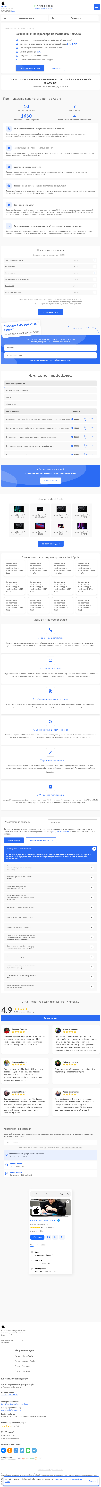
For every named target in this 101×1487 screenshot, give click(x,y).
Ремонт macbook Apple (25, 1361)
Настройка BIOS (10, 266)
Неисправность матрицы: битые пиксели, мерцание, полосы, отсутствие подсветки (38, 419)
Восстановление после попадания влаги (18, 279)
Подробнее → (88, 419)
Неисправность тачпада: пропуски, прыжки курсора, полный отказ (31, 437)
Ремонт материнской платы (14, 260)
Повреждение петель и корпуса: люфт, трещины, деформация (30, 446)
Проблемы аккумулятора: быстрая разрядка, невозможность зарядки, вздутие (36, 455)
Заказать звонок (50, 480)
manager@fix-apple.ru (11, 1410)
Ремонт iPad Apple (23, 1366)
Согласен (92, 1481)
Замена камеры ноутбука (13, 292)
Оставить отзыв (50, 1018)
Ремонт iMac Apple (23, 1371)
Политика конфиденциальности (50, 1470)
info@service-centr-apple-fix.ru (14, 1404)
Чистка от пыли (10, 273)
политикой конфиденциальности (60, 360)
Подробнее (50, 772)
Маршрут (39, 1237)
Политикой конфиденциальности (71, 1148)
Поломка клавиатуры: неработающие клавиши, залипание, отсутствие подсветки (37, 428)
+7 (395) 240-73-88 (44, 6)
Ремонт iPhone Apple (24, 1356)
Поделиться (3, 1450)
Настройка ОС (9, 286)
